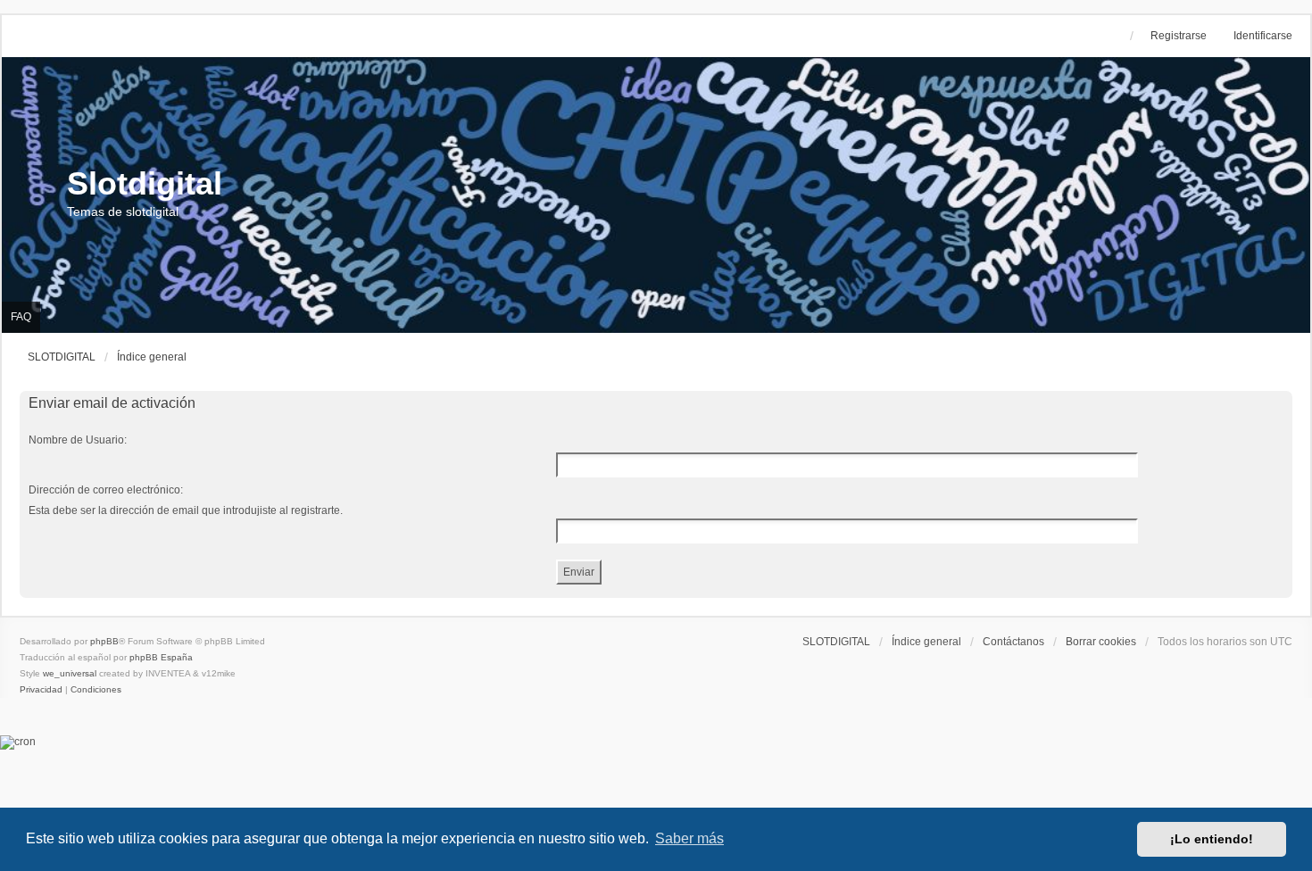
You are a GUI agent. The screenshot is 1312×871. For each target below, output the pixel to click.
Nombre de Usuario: (78, 440)
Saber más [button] (689, 838)
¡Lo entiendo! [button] (1211, 839)
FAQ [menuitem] (21, 317)
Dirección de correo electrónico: (106, 490)
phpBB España (161, 657)
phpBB (104, 641)
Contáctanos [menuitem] (1013, 641)
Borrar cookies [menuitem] (1101, 641)
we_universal (69, 673)
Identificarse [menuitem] (1262, 35)
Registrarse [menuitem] (1178, 35)
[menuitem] (42, 689)
